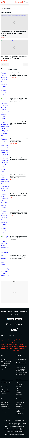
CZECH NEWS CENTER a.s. (19, 420)
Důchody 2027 (19, 406)
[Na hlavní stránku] (3, 2)
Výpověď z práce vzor (5, 391)
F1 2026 (17, 390)
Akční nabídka (8, 8)
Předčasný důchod (20, 402)
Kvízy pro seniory (4, 365)
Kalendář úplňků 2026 (5, 367)
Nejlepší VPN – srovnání (6, 410)
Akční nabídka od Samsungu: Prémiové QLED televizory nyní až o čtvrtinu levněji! (13, 33)
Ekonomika (19, 398)
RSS (11, 314)
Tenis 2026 (18, 388)
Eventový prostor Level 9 (12, 348)
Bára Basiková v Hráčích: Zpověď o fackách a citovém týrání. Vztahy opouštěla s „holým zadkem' (18, 257)
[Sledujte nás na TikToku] (22, 324)
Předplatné (22, 311)
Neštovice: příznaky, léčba (6, 361)
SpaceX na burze (4, 402)
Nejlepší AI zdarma (4, 406)
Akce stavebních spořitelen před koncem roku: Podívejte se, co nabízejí (14, 57)
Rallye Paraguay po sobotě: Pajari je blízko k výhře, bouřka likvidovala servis (18, 123)
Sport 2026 (18, 379)
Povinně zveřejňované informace (17, 434)
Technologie (4, 398)
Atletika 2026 (18, 392)
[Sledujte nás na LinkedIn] (7, 324)
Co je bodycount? (4, 369)
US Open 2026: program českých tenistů (13, 349)
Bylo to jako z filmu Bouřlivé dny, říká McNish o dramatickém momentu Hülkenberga (18, 238)
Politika (3, 379)
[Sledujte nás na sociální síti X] (10, 324)
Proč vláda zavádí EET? (5, 387)
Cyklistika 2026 (19, 394)
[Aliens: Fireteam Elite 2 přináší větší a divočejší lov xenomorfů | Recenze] (5, 200)
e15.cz (2, 8)
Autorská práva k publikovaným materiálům (14, 426)
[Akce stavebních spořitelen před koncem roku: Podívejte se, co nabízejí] (14, 47)
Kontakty (3, 311)
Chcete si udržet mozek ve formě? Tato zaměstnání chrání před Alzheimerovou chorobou (19, 140)
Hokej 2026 (18, 386)
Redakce (10, 311)
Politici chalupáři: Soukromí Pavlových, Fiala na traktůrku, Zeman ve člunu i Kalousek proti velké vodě (18, 74)
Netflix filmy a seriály (5, 412)
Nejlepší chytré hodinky (6, 408)
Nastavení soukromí (10, 431)
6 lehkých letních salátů (20, 374)
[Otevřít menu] (27, 2)
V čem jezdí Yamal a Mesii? (6, 363)
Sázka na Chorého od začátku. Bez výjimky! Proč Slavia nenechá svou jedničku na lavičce (18, 176)
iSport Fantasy (8, 342)
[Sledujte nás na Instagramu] (16, 324)
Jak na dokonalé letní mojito (21, 372)
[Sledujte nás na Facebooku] (13, 324)
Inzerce (16, 311)
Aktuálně (3, 355)
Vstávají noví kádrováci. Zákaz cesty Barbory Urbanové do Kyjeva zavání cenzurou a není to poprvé (18, 100)
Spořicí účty (18, 404)
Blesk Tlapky (13, 340)
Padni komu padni (4, 389)
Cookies (22, 429)
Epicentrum (3, 359)
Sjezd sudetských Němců (6, 386)
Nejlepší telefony (4, 404)
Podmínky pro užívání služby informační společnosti (14, 428)
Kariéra (16, 314)
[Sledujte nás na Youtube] (19, 324)
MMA (17, 382)
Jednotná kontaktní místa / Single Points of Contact (14, 433)
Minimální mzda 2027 (20, 408)
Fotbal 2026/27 (19, 384)
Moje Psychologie (5, 340)
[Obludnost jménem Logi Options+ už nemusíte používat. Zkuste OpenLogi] (5, 164)
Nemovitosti (8, 344)
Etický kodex (7, 434)
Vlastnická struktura (19, 431)
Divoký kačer (3, 393)
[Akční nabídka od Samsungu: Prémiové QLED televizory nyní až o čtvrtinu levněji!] (14, 22)
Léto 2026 (18, 355)
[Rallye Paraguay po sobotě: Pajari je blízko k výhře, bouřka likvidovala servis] (5, 128)
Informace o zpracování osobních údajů (12, 429)
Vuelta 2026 (16, 350)
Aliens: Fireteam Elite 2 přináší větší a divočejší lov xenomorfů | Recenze (18, 194)
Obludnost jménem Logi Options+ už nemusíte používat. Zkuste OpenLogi (18, 158)
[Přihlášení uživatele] (24, 2)
